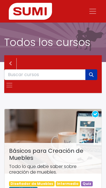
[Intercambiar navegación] (9, 85)
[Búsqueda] (91, 74)
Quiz (87, 183)
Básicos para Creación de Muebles (46, 154)
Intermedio (68, 183)
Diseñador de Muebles (31, 183)
